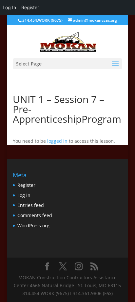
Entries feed (30, 205)
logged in (57, 141)
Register (26, 185)
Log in (23, 195)
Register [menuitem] (30, 7)
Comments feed (34, 215)
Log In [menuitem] (9, 7)
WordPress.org (33, 225)
